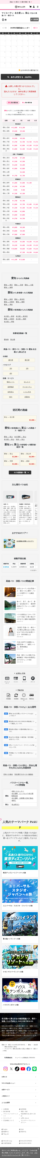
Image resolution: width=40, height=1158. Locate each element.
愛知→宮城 (6, 127)
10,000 (15, 249)
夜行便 (27, 360)
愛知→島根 (6, 231)
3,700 (15, 142)
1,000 (15, 183)
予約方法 (20, 690)
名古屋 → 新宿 (9, 316)
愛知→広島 (6, 234)
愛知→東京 (6, 145)
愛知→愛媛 (6, 248)
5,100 (36, 242)
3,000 (15, 211)
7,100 (23, 252)
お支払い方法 (20, 673)
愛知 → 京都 (18, 285)
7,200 (23, 158)
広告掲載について (8, 1120)
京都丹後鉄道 (7, 1143)
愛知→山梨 (6, 172)
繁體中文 (6, 1131)
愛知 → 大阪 (29, 285)
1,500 (15, 193)
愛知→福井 (6, 168)
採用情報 (23, 1109)
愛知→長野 (6, 175)
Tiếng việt (6, 1134)
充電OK (27, 397)
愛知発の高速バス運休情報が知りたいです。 (21, 730)
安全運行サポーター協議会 (23, 774)
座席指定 (11, 387)
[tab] (13, 102)
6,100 (15, 242)
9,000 (15, 227)
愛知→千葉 (6, 142)
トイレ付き (27, 392)
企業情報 (6, 1109)
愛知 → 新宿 (8, 299)
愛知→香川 (6, 245)
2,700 (23, 142)
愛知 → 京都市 (9, 302)
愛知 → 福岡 (8, 287)
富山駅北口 (15, 804)
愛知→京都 (6, 204)
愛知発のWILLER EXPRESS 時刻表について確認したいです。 (21, 722)
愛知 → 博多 (8, 304)
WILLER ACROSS (26, 1143)
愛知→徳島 (6, 241)
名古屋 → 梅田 (21, 319)
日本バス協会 (8, 774)
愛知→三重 (6, 193)
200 (16, 190)
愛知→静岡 (6, 186)
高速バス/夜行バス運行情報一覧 (20, 2)
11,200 (22, 127)
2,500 (23, 149)
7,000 (15, 234)
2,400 (30, 204)
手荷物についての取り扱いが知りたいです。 (21, 754)
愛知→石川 (6, 165)
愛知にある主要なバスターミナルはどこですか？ (21, 715)
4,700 (15, 218)
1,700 (15, 176)
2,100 (30, 208)
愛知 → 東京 (8, 285)
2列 (11, 368)
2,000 (15, 145)
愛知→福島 (6, 131)
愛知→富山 (6, 161)
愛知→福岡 (6, 259)
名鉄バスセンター (18, 791)
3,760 (30, 142)
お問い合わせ (25, 1118)
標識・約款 (24, 1111)
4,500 (23, 172)
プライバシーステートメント (10, 1115)
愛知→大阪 (6, 207)
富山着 (12, 339)
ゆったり (27, 382)
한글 (22, 1129)
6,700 (15, 158)
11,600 (22, 259)
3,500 (15, 161)
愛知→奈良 (6, 215)
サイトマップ (7, 1118)
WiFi (10, 397)
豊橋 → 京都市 (9, 319)
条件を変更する (20, 76)
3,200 (30, 145)
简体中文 (23, 1131)
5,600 (30, 249)
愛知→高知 (6, 252)
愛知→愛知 (6, 190)
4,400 (23, 242)
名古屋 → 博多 (9, 321)
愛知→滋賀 (6, 200)
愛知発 (6, 339)
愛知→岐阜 (6, 183)
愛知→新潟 (6, 158)
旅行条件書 (6, 1111)
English (5, 1129)
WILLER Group (7, 1141)
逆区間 (35, 19)
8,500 (15, 138)
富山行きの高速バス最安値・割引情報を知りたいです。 (21, 738)
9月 (34, 28)
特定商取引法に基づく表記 (28, 1115)
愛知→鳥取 (6, 227)
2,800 (15, 168)
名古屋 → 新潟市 (22, 316)
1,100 (30, 183)
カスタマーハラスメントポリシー (28, 1121)
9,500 (15, 131)
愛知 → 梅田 (20, 302)
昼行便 (10, 360)
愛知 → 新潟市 (19, 299)
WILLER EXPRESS (26, 1141)
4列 (11, 373)
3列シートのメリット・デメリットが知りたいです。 (21, 746)
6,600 (23, 249)
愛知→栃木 (6, 138)
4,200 (15, 165)
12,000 (15, 127)
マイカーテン (27, 387)
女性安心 (11, 392)
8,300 (23, 227)
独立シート (11, 382)
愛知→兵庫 (6, 211)
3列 (27, 368)
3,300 (15, 186)
